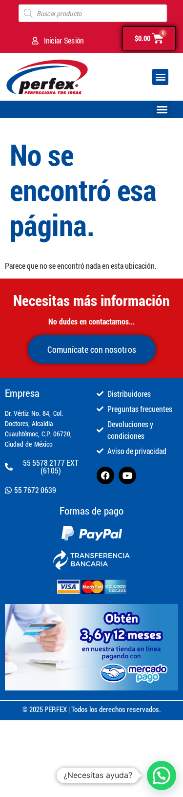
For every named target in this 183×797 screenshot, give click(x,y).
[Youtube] (127, 475)
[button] (160, 77)
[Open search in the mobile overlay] (93, 13)
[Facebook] (105, 475)
